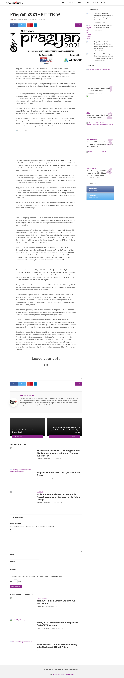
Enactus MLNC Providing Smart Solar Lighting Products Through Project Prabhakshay (103, 56)
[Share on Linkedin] (35, 25)
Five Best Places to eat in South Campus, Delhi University (98, 89)
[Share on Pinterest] (31, 25)
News (66, 669)
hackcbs (41, 606)
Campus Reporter (22, 19)
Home (63, 2)
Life (55, 669)
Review (95, 2)
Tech (103, 2)
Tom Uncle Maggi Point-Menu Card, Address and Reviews (99, 116)
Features (71, 2)
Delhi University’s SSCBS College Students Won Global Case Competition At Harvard (99, 173)
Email (12, 561)
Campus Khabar (41, 448)
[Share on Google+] (28, 25)
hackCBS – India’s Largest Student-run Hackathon (56, 602)
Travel (87, 2)
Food (88, 86)
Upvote (29, 366)
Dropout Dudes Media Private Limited (63, 674)
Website (13, 569)
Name (12, 554)
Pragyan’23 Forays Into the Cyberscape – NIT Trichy (59, 473)
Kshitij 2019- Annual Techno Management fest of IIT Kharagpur (57, 624)
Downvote (62, 366)
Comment (13, 530)
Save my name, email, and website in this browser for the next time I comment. (38, 577)
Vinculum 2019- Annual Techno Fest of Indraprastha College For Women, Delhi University (100, 144)
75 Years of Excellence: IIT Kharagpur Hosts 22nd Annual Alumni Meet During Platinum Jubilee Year (58, 453)
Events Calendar (15, 10)
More (79, 2)
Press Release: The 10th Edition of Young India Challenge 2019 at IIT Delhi (57, 645)
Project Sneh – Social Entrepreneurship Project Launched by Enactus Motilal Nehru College (58, 497)
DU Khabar (40, 491)
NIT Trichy (79, 378)
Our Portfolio (74, 669)
